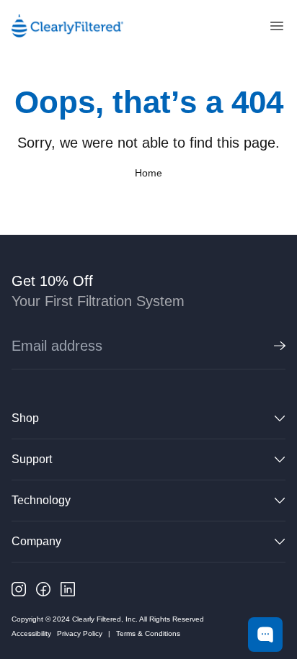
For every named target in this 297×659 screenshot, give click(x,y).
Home (148, 173)
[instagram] (19, 589)
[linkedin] (68, 589)
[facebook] (43, 589)
